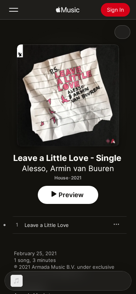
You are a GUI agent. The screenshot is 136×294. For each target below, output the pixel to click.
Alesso (34, 168)
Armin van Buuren (82, 168)
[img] (67, 9)
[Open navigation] (13, 10)
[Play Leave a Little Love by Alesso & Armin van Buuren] (17, 225)
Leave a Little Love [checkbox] (47, 225)
